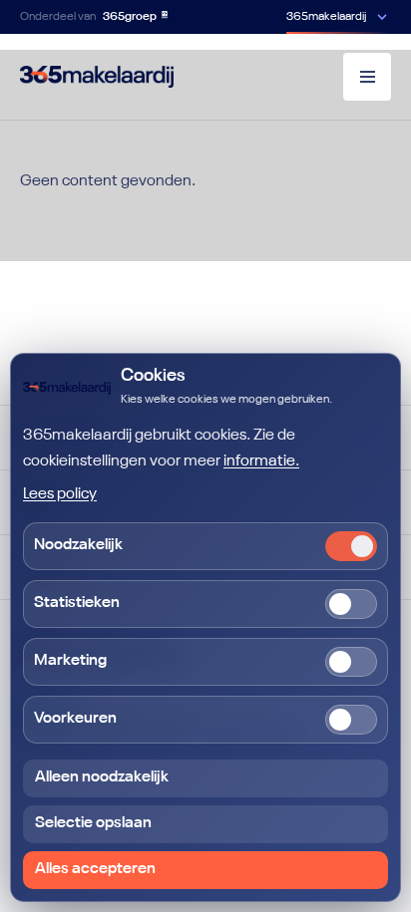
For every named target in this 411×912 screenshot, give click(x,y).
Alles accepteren (95, 869)
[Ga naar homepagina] (97, 77)
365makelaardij (326, 17)
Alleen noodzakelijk (102, 777)
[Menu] (367, 77)
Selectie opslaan (93, 823)
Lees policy (60, 494)
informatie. (261, 461)
